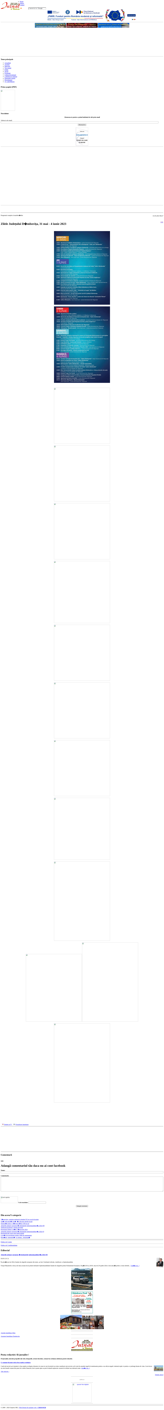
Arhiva (22, 3)
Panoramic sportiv (10, 78)
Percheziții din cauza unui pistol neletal (12, 1233)
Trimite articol (159, 1375)
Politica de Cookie (6, 1242)
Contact (22, 5)
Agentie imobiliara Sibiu (8, 1333)
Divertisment (8, 80)
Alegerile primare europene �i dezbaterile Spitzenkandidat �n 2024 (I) (22, 1231)
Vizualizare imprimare (22, 1124)
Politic (6, 70)
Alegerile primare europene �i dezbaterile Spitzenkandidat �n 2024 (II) (23, 1226)
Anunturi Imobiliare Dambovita (10, 1336)
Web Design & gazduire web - (32, 1407)
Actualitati (8, 63)
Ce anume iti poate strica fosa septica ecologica (16, 1362)
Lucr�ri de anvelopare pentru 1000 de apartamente (16, 1235)
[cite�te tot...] (135, 1265)
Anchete (7, 64)
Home (21, 1)
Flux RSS (25, 8)
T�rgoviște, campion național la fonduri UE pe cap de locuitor (20, 1219)
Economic (8, 73)
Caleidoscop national (11, 76)
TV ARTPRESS (10, 82)
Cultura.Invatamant (10, 75)
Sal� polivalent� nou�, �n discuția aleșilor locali (16, 1221)
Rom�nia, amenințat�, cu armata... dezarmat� (15, 1237)
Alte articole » (5, 1371)
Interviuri (7, 66)
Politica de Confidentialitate (9, 1245)
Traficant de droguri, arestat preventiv (12, 1227)
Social (6, 71)
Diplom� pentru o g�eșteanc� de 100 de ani (15, 1223)
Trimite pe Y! (8, 1124)
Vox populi (8, 68)
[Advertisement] (82, 42)
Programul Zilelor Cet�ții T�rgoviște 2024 (14, 1229)
